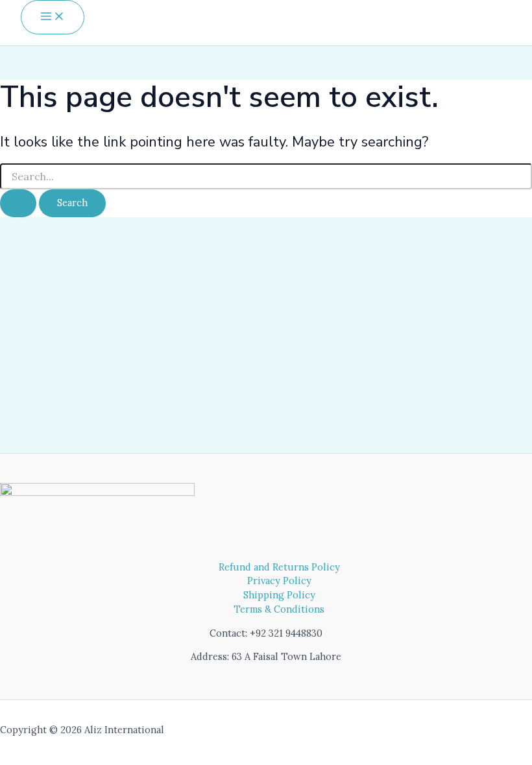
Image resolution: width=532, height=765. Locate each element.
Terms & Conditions (279, 609)
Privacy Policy (279, 580)
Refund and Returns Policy (279, 567)
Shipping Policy (279, 595)
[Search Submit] (18, 203)
